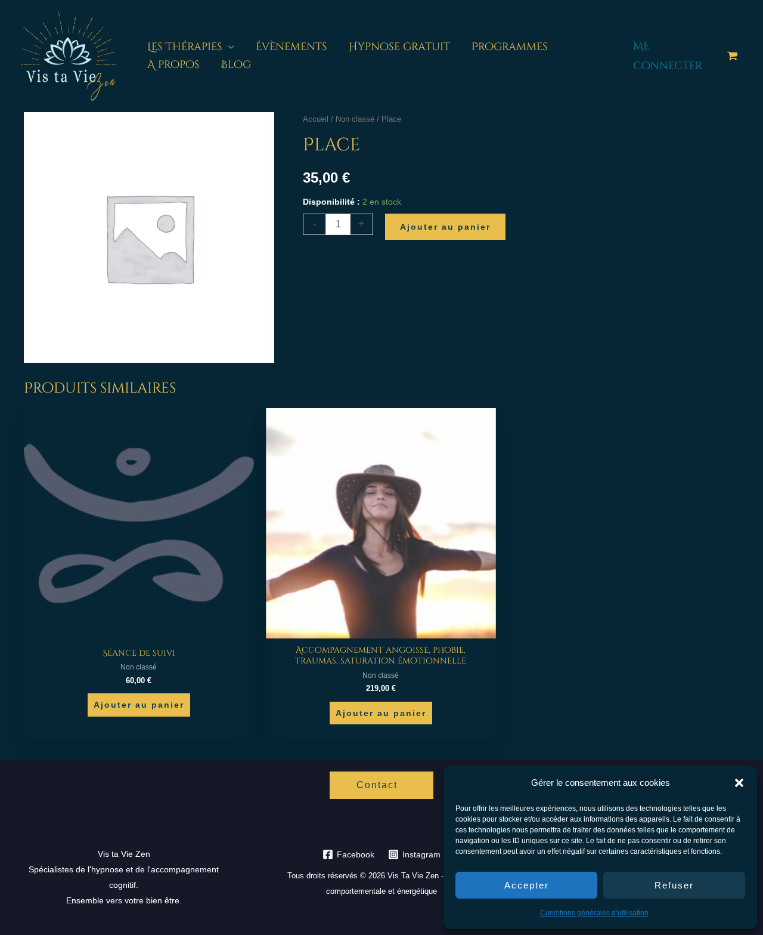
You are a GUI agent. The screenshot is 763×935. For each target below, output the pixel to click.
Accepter (526, 885)
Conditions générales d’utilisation (594, 913)
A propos (173, 64)
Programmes (510, 46)
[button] (739, 783)
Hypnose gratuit (399, 46)
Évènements (291, 46)
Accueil (315, 119)
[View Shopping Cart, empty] (732, 56)
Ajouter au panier (445, 227)
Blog (236, 64)
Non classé (355, 119)
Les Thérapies (184, 46)
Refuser (674, 885)
